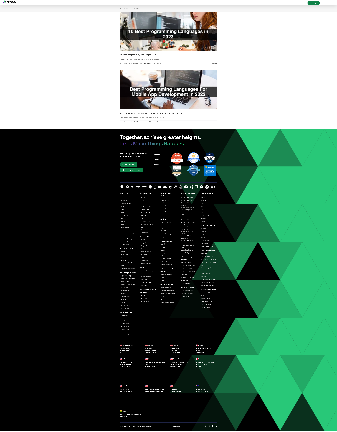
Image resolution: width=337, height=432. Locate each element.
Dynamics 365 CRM (187, 200)
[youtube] (212, 426)
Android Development (127, 200)
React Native (124, 254)
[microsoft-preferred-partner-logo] (210, 165)
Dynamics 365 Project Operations (187, 237)
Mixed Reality (185, 253)
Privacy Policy (176, 426)
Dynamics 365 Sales (187, 217)
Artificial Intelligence (187, 250)
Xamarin (123, 260)
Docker (163, 253)
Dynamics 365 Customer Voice (188, 246)
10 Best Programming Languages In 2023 (139, 55)
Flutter (123, 252)
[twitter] (205, 426)
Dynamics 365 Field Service (187, 232)
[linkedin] (216, 426)
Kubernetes (164, 256)
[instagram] (209, 426)
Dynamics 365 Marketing (188, 220)
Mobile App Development (146, 63)
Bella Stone (124, 63)
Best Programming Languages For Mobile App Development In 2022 (152, 113)
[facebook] (202, 426)
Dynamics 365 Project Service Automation (187, 242)
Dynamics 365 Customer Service (188, 223)
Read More (214, 63)
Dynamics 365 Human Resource (187, 204)
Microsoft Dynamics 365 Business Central (188, 228)
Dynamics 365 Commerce (185, 213)
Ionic (122, 257)
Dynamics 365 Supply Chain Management (187, 209)
